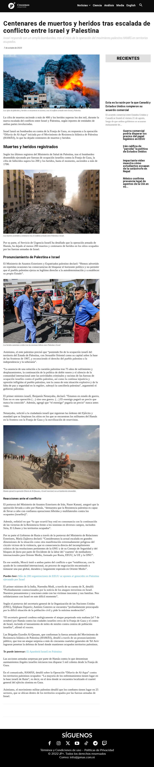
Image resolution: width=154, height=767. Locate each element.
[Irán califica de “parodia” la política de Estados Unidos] (113, 150)
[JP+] (19, 5)
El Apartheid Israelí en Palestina (44, 651)
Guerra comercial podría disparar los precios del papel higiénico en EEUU (135, 134)
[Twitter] (68, 743)
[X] (35, 710)
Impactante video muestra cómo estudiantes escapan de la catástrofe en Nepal (136, 166)
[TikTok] (86, 743)
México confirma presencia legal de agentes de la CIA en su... (136, 182)
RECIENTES (128, 58)
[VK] (56, 710)
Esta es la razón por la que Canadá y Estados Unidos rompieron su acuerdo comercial (128, 106)
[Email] (63, 710)
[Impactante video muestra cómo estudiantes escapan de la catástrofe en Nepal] (113, 164)
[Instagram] (59, 743)
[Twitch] (104, 743)
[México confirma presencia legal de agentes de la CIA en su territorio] (113, 182)
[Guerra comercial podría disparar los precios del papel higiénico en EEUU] (113, 135)
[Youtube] (77, 743)
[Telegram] (42, 710)
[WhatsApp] (49, 710)
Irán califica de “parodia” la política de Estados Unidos (135, 149)
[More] (77, 710)
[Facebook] (28, 710)
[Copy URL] (70, 710)
